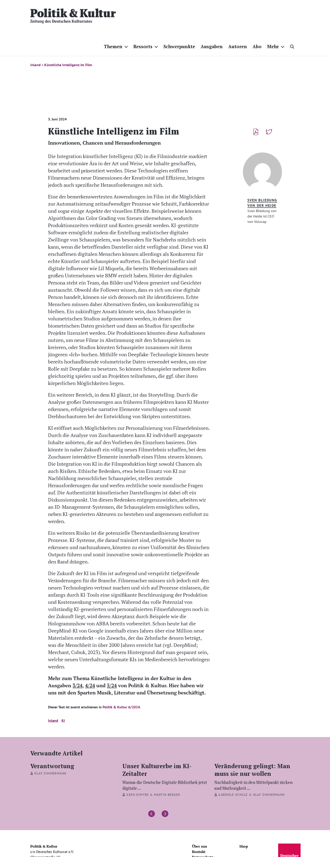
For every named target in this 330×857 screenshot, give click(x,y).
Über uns (199, 846)
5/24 (112, 685)
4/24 (90, 685)
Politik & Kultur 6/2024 (121, 707)
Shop (243, 846)
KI (63, 720)
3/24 (77, 685)
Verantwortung (52, 766)
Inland (53, 720)
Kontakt (198, 851)
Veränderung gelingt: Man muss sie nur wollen (253, 776)
